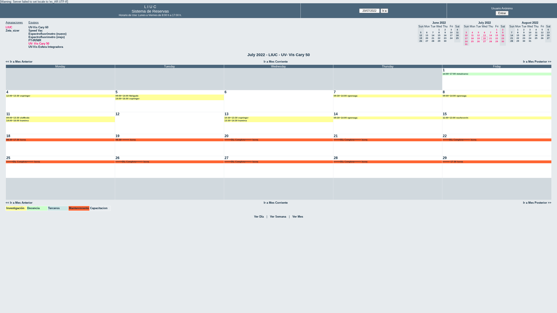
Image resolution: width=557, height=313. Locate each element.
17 (451, 35)
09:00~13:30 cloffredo (17, 118)
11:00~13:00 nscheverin (455, 118)
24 (451, 38)
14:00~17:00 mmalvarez (455, 74)
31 (530, 41)
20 (427, 38)
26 (478, 41)
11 (472, 35)
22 (439, 38)
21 (433, 38)
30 (445, 41)
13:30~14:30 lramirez (236, 120)
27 (427, 41)
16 (445, 35)
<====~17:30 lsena (453, 161)
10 (451, 32)
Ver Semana (278, 216)
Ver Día (259, 216)
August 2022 (530, 22)
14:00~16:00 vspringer (127, 98)
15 (439, 35)
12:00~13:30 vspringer (18, 96)
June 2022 (439, 22)
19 (478, 38)
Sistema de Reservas (150, 11)
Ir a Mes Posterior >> (537, 61)
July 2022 (484, 22)
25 (472, 41)
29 (439, 41)
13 (427, 35)
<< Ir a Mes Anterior (19, 61)
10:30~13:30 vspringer (236, 118)
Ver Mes (297, 216)
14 (433, 35)
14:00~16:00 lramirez (17, 120)
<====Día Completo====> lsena (241, 139)
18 (472, 38)
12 (478, 35)
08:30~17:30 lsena (16, 139)
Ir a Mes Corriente (276, 61)
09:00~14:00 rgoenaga (454, 96)
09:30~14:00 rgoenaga (345, 96)
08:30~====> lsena (126, 139)
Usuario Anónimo (502, 8)
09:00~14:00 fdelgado (127, 96)
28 (433, 41)
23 (445, 38)
